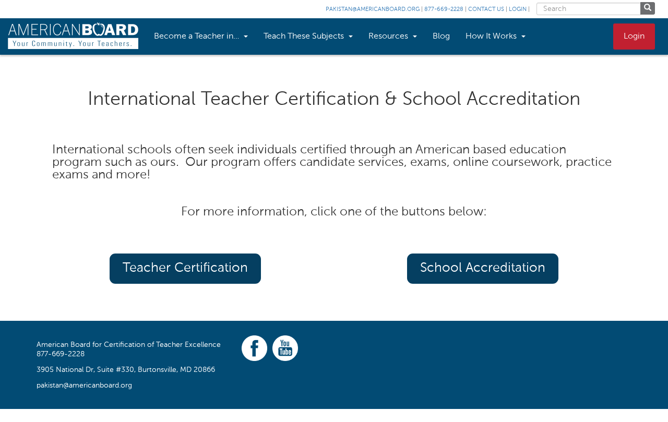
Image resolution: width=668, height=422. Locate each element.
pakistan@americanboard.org (373, 10)
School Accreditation (482, 268)
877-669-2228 (443, 10)
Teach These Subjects (305, 36)
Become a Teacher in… (197, 36)
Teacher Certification (185, 268)
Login (518, 10)
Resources (389, 36)
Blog (441, 36)
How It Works (492, 36)
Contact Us (486, 10)
